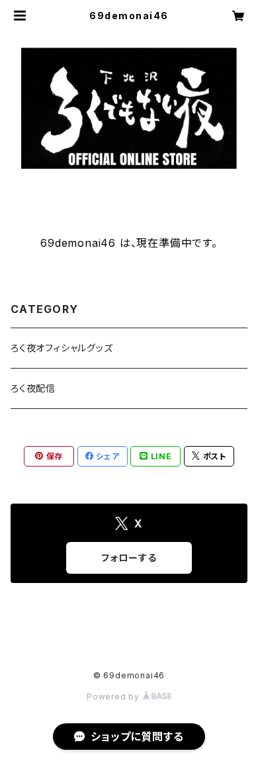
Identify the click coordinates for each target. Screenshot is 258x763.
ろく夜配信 (33, 388)
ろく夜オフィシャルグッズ (62, 347)
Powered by (114, 696)
